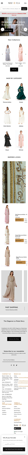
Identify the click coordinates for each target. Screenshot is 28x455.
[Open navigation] (4, 3)
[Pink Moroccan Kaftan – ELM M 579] (7, 214)
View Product (18, 219)
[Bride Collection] (7, 115)
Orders (15, 406)
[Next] (25, 29)
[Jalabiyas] (21, 115)
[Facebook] (11, 365)
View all (14, 69)
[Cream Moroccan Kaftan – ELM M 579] (7, 235)
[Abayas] (7, 139)
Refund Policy (17, 410)
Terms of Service (17, 414)
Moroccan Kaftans (6, 408)
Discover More (7, 30)
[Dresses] (21, 91)
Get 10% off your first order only (14, 449)
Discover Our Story (14, 339)
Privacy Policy (17, 408)
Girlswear (4, 414)
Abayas (3, 406)
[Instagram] (13, 365)
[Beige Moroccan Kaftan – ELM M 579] (8, 256)
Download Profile (17, 422)
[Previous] (2, 29)
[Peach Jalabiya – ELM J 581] (20, 52)
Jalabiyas (4, 412)
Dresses (4, 410)
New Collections (14, 40)
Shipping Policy (17, 412)
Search (24, 9)
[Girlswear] (21, 139)
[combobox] (11, 8)
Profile (15, 416)
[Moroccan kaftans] (7, 91)
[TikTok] (16, 365)
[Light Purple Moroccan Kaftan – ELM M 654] (8, 52)
